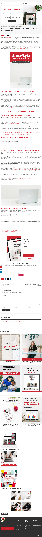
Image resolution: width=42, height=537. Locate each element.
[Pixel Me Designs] (39, 536)
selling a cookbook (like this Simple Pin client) (26, 178)
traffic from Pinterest (9, 37)
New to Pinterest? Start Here (10, 361)
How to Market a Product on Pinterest (8, 232)
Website (29, 307)
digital (21, 48)
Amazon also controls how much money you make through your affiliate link (26, 169)
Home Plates (11, 107)
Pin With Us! (4, 513)
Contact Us (17, 529)
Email (16, 307)
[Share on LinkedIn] (10, 35)
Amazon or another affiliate (14, 117)
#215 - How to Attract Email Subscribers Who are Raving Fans (15, 321)
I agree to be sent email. (21, 273)
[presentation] (10, 347)
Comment (4, 295)
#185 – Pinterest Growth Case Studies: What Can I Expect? (9, 284)
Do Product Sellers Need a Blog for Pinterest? (10, 230)
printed (24, 48)
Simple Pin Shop (27, 522)
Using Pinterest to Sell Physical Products (9, 231)
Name (4, 307)
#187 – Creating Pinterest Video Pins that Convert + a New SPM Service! (32, 284)
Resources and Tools (36, 526)
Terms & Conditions (16, 535)
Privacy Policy (11, 535)
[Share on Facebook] (5, 35)
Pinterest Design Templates (37, 525)
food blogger (11, 178)
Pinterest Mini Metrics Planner (27, 46)
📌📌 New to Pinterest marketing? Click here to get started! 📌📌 (21, 0)
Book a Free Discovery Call (19, 526)
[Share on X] (8, 35)
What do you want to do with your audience (12, 123)
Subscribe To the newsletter (7, 528)
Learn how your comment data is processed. (21, 315)
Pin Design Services (18, 525)
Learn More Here (12, 20)
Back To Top (21, 535)
